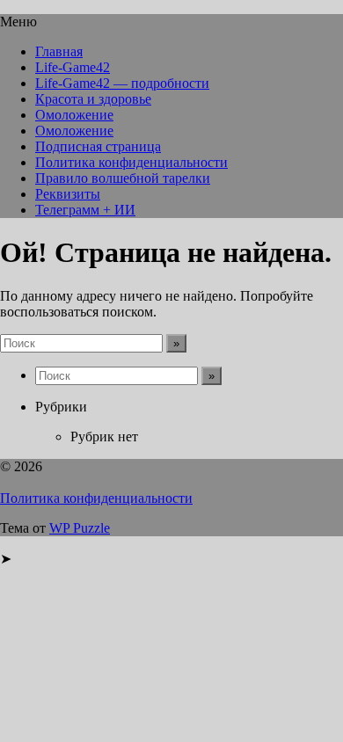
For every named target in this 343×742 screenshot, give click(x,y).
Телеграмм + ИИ (85, 209)
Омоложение (74, 114)
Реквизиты (67, 193)
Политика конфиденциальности (131, 162)
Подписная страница (98, 146)
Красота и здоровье (93, 98)
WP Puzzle (79, 527)
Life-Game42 (72, 67)
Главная (59, 51)
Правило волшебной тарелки (122, 178)
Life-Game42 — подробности (122, 83)
